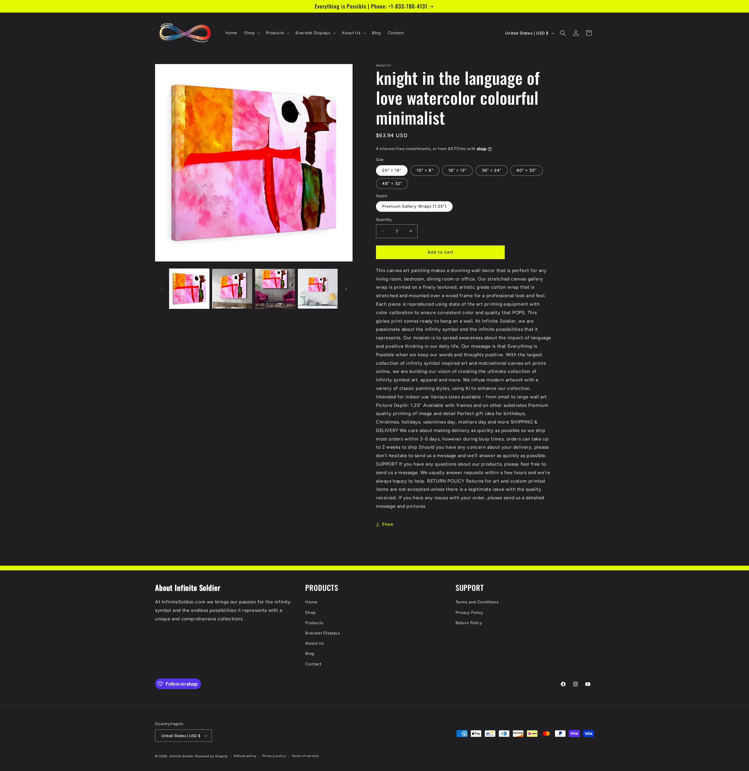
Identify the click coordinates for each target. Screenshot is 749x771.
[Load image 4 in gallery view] (318, 289)
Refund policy (245, 756)
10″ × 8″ (425, 170)
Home (311, 602)
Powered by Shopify (211, 756)
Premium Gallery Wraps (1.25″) (414, 206)
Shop (310, 612)
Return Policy (469, 622)
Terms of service (305, 756)
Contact (313, 664)
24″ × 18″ (391, 170)
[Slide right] (346, 288)
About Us (314, 643)
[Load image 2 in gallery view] (232, 289)
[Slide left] (161, 288)
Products (314, 622)
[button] (251, 33)
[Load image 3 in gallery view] (275, 289)
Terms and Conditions (477, 602)
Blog (309, 653)
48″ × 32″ (392, 183)
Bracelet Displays (322, 633)
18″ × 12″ (457, 170)
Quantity (384, 219)
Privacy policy (274, 756)
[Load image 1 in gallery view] (189, 289)
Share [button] (388, 524)
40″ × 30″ (526, 170)
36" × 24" (491, 170)
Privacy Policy (469, 612)
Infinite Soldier (181, 756)
